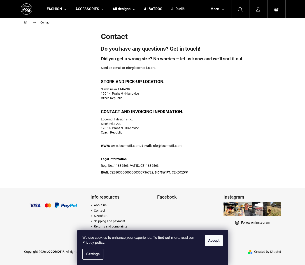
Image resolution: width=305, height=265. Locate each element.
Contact (99, 210)
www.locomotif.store (125, 146)
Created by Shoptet (267, 251)
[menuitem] (56, 9)
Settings (93, 254)
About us (100, 205)
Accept (213, 240)
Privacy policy (93, 242)
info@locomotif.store (140, 68)
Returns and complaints (110, 226)
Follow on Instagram (255, 222)
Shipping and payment (109, 221)
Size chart (101, 216)
